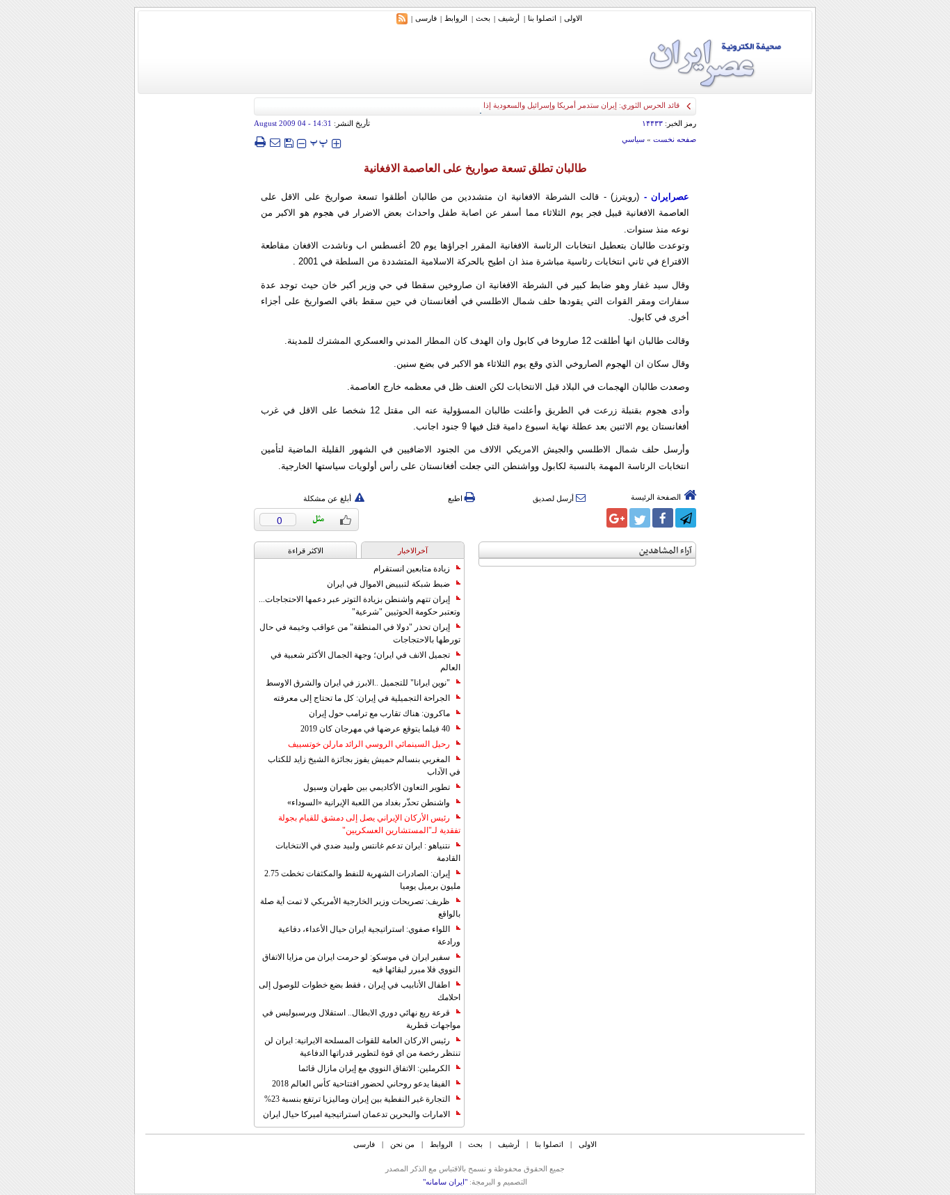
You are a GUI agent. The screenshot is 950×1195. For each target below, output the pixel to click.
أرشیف (509, 18)
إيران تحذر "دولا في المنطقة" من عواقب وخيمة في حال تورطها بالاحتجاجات (359, 633)
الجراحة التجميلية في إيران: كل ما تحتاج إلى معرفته (361, 698)
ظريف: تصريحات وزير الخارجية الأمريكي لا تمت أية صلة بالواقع (360, 907)
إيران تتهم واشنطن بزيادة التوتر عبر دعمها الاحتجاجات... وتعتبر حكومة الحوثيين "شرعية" (359, 605)
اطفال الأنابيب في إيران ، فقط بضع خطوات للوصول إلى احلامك (359, 991)
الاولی (573, 18)
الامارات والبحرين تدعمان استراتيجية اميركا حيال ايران (356, 1114)
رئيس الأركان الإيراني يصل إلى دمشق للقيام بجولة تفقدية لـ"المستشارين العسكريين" (369, 824)
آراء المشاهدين (665, 551)
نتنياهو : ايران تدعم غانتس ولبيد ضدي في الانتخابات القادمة (367, 852)
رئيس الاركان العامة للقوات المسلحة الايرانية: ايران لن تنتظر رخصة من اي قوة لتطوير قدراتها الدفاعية (362, 1047)
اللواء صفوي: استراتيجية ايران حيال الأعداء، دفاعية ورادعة (369, 935)
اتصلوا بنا (542, 18)
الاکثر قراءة (305, 550)
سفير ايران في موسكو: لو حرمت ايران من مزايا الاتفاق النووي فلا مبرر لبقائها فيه (361, 963)
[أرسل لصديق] (274, 142)
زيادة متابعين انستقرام (411, 568)
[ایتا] (593, 518)
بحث (483, 18)
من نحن (402, 1144)
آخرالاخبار (413, 550)
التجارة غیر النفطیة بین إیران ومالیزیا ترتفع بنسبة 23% (357, 1099)
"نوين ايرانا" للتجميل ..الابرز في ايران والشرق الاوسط (358, 683)
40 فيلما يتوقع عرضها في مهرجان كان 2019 (375, 729)
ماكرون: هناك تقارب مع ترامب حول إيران (379, 713)
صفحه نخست (674, 139)
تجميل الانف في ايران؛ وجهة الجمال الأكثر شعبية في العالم (365, 661)
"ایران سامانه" (445, 1182)
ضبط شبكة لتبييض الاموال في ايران (388, 584)
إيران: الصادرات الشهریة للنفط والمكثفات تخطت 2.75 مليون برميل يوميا (362, 880)
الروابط (455, 18)
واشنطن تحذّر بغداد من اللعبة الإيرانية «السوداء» (368, 802)
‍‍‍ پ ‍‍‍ (319, 141)
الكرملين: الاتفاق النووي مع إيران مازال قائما (374, 1068)
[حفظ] (288, 142)
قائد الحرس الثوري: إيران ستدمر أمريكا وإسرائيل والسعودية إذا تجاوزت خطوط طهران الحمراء (532, 105)
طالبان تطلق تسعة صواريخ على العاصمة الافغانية (475, 168)
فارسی (426, 18)
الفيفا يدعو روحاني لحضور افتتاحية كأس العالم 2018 (361, 1084)
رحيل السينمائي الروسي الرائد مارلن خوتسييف (369, 744)
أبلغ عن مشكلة (327, 498)
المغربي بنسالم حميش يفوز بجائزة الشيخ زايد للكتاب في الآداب (364, 765)
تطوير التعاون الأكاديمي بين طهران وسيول (376, 787)
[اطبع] (260, 142)
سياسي (633, 139)
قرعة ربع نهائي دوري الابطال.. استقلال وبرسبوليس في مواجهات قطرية (361, 1019)
